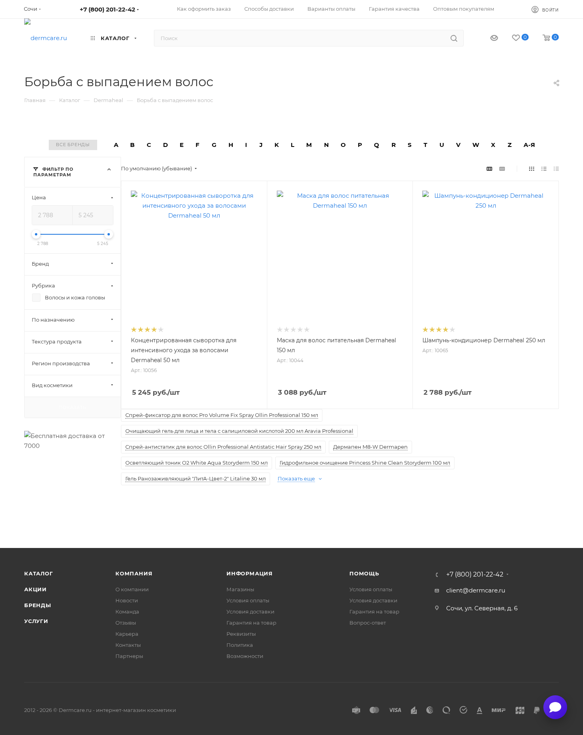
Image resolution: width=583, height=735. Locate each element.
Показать (72, 407)
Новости (126, 600)
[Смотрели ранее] (487, 38)
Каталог (38, 573)
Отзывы (125, 622)
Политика (239, 645)
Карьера (126, 634)
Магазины (240, 589)
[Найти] (454, 38)
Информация (249, 573)
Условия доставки (250, 611)
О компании (132, 589)
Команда (127, 611)
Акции (35, 589)
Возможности (244, 656)
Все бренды (73, 144)
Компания (133, 573)
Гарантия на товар (251, 622)
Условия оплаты (247, 600)
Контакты (128, 645)
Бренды (37, 605)
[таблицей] (556, 168)
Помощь (364, 573)
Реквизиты (241, 634)
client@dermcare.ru (475, 590)
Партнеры (129, 656)
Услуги (36, 621)
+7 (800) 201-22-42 (107, 9)
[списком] (544, 168)
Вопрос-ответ (367, 622)
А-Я (529, 145)
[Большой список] (502, 168)
